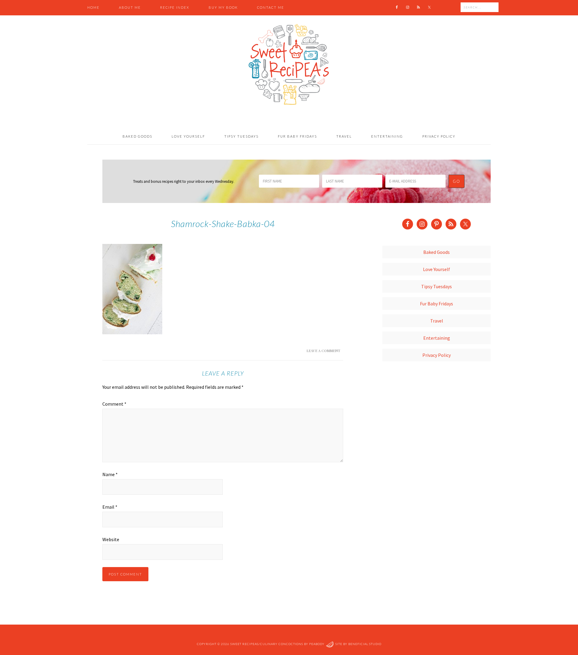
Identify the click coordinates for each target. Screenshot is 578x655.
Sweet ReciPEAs (289, 64)
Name (110, 474)
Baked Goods (436, 252)
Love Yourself (436, 269)
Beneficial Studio (364, 644)
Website (110, 539)
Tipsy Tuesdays (436, 286)
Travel (436, 321)
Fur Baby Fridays (436, 304)
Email (109, 507)
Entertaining (436, 338)
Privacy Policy (436, 355)
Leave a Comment (323, 350)
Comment (114, 404)
